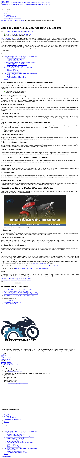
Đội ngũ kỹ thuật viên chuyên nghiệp (16, 59)
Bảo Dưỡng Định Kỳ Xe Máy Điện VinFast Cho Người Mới (16, 280)
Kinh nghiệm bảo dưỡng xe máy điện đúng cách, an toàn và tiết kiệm (21, 292)
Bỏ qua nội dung (5, 1)
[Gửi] (7, 11)
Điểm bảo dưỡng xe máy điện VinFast (10, 38)
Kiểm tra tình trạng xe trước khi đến (16, 76)
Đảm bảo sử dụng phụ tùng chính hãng (16, 58)
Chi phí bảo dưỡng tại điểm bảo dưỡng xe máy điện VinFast (18, 67)
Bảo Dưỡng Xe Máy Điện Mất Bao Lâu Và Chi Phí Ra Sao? (16, 278)
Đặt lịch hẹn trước (11, 75)
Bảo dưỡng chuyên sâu (12, 70)
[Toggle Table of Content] (2, 53)
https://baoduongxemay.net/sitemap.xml (18, 383)
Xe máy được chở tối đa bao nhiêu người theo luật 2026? (18, 289)
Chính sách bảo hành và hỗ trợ (14, 72)
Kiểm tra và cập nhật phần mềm (15, 66)
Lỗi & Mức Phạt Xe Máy (10, 16)
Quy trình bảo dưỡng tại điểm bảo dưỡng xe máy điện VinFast (19, 62)
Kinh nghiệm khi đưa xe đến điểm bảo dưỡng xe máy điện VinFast (20, 73)
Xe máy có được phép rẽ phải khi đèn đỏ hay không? (17, 291)
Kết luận (6, 79)
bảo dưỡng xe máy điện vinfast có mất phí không (48, 265)
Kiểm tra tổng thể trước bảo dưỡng (15, 63)
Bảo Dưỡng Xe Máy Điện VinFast (12, 18)
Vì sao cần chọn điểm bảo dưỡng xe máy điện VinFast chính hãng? (20, 56)
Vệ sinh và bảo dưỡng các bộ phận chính (17, 65)
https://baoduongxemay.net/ (15, 371)
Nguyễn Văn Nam (29, 31)
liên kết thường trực (43, 268)
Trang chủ (6, 13)
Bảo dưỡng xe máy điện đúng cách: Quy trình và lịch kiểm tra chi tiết (21, 294)
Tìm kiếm (3, 281)
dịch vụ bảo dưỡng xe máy (39, 263)
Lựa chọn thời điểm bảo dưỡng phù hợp (17, 77)
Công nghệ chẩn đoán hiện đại (14, 60)
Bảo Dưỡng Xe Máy (9, 15)
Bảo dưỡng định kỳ (11, 69)
